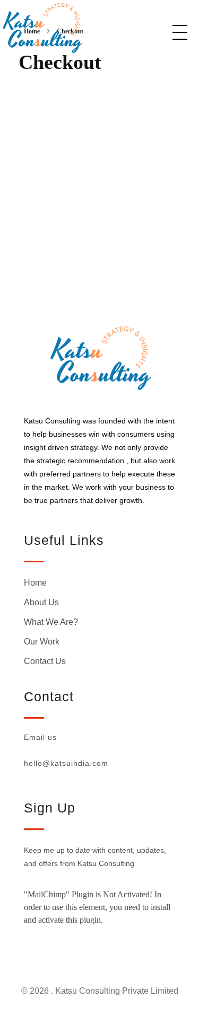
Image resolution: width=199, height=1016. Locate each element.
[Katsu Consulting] (70, 28)
